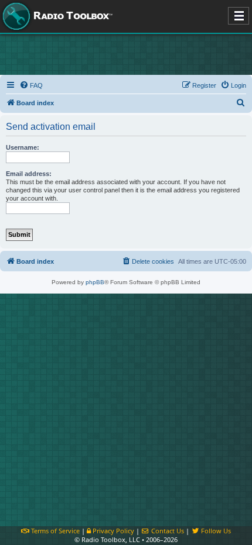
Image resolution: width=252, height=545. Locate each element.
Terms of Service (54, 530)
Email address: (29, 173)
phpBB (95, 282)
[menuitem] (31, 85)
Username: (22, 147)
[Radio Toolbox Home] (55, 16)
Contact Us (166, 530)
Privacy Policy (112, 530)
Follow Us (215, 530)
